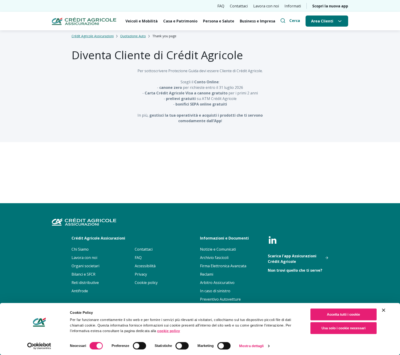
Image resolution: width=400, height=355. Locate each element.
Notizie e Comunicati (218, 249)
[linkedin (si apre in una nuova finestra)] (272, 240)
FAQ (220, 6)
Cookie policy (146, 282)
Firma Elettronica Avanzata (223, 265)
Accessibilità (145, 265)
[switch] (139, 345)
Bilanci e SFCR (83, 274)
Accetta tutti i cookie (343, 314)
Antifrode (80, 290)
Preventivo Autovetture (220, 299)
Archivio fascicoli (214, 257)
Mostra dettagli (251, 346)
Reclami (206, 274)
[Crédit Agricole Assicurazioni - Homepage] (84, 21)
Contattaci (239, 6)
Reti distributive (85, 282)
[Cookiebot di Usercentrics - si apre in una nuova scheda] (39, 346)
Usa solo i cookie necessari (344, 328)
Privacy (141, 274)
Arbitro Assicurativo (217, 282)
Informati (292, 6)
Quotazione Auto (133, 36)
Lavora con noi (266, 6)
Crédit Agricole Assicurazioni (93, 36)
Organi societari (85, 265)
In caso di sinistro (215, 290)
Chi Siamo (80, 249)
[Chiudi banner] (383, 310)
